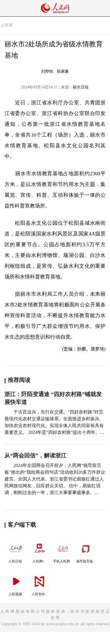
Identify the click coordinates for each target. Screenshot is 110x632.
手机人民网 (61, 561)
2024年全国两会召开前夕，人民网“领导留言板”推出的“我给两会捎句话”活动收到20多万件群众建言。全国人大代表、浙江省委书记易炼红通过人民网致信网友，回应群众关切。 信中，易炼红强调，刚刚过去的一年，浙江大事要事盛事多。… (55, 479)
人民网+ (38, 561)
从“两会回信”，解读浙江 (36, 455)
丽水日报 (81, 87)
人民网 (7, 25)
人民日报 (15, 561)
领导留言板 (84, 561)
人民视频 (15, 594)
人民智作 (38, 594)
